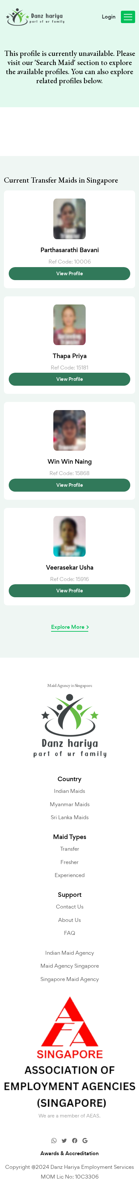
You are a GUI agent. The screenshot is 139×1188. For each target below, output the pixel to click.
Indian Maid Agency (69, 952)
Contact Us (69, 906)
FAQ (69, 932)
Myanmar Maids (70, 804)
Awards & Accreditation (69, 1153)
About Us (69, 919)
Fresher (69, 862)
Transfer (69, 848)
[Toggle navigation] (128, 17)
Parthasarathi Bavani (69, 250)
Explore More (67, 627)
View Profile (69, 273)
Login (109, 16)
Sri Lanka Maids (70, 817)
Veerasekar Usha (69, 567)
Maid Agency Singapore (69, 965)
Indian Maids (69, 790)
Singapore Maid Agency (69, 979)
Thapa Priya (70, 356)
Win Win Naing (70, 461)
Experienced (70, 875)
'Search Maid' (55, 62)
